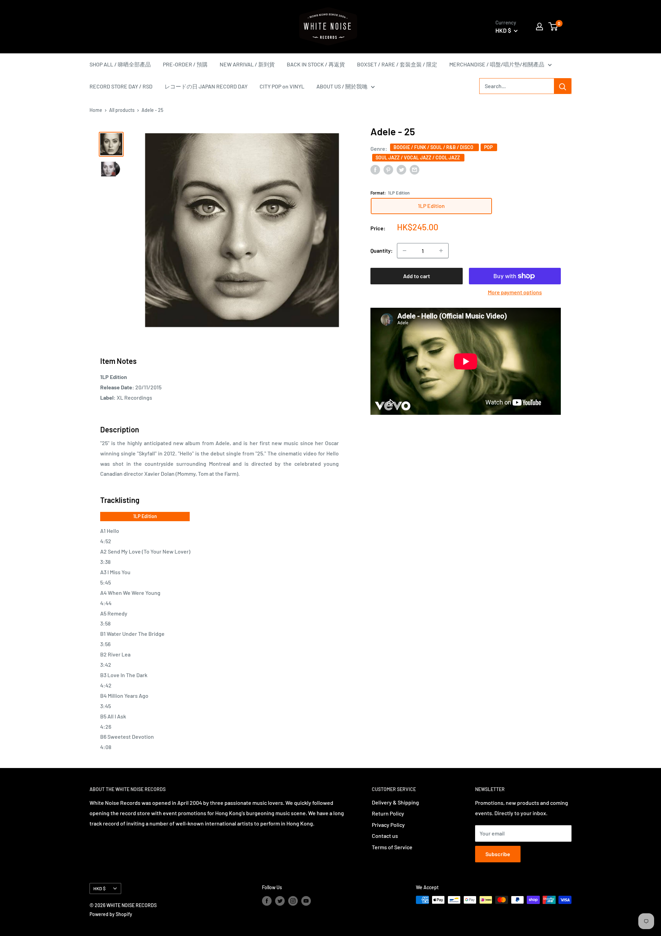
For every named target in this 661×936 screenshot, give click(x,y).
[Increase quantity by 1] (441, 250)
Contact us (385, 835)
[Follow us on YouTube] (306, 900)
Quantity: (381, 250)
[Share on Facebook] (375, 169)
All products (122, 110)
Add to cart (416, 276)
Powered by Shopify (111, 914)
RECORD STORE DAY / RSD (121, 86)
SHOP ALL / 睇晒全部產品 (120, 64)
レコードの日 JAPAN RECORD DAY (206, 86)
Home (96, 110)
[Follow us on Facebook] (267, 900)
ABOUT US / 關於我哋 (341, 86)
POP (489, 147)
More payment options (515, 292)
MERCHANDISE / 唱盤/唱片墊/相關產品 (496, 64)
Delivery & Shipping (395, 802)
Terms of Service (392, 847)
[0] (553, 26)
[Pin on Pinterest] (388, 169)
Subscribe (497, 854)
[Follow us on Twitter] (280, 900)
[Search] (562, 86)
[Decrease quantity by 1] (404, 250)
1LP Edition (145, 516)
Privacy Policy (388, 824)
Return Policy (388, 813)
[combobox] (517, 86)
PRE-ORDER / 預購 (185, 64)
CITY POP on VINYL (282, 86)
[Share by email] (414, 169)
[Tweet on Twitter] (401, 169)
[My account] (539, 26)
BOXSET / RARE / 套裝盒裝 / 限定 (397, 64)
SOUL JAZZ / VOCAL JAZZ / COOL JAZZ (418, 157)
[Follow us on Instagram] (293, 900)
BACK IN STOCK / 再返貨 (316, 64)
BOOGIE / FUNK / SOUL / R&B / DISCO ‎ (434, 147)
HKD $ (99, 888)
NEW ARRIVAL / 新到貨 (247, 64)
